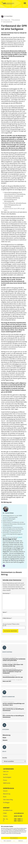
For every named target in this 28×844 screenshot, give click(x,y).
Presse (5, 780)
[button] (23, 3)
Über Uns (6, 771)
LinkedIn (20, 537)
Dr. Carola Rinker (8, 513)
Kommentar (6, 593)
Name (5, 612)
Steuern (5, 791)
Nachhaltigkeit (7, 777)
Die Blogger (6, 802)
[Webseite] (4, 566)
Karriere (5, 774)
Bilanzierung (6, 794)
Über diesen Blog (8, 799)
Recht (4, 797)
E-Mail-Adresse (7, 618)
